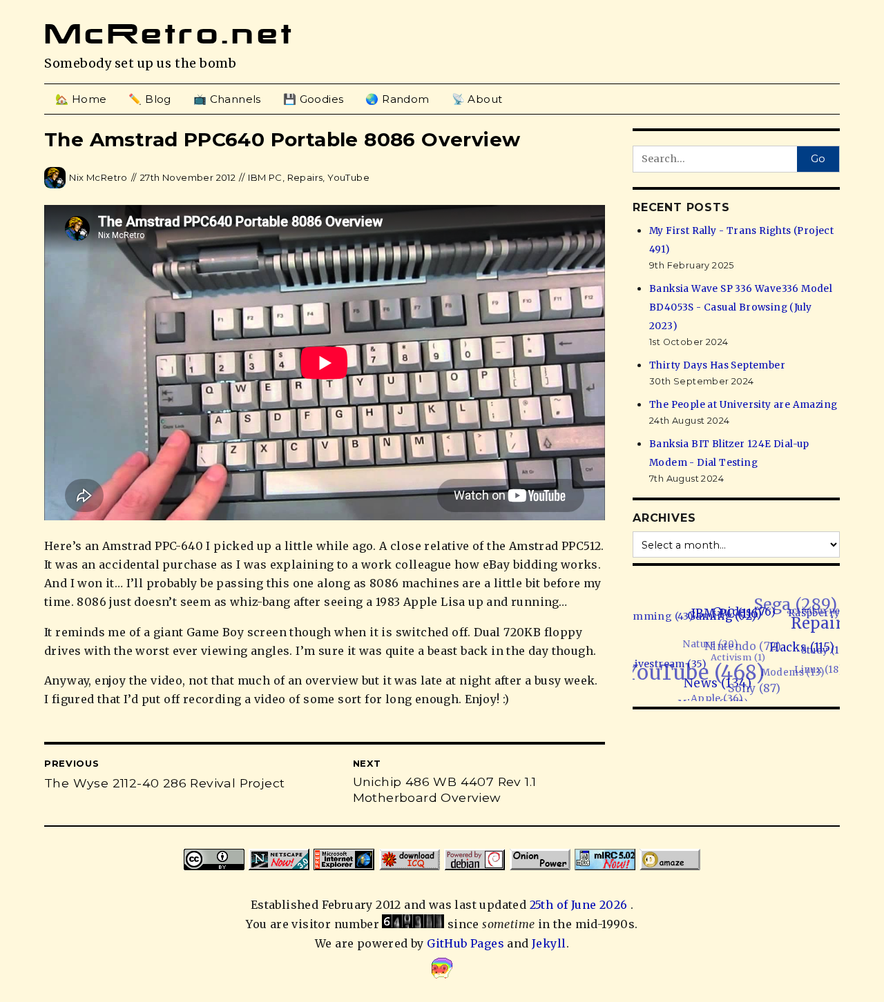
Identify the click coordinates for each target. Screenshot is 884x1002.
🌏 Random (397, 99)
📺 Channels (227, 99)
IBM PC (265, 177)
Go (818, 159)
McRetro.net (169, 33)
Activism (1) (737, 643)
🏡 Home (80, 99)
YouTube (348, 177)
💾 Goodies (313, 99)
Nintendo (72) (746, 633)
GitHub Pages (465, 943)
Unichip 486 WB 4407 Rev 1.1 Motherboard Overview (445, 789)
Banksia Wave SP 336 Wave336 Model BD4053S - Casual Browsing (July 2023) (740, 307)
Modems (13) (783, 669)
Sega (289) (809, 605)
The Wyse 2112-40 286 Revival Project (164, 783)
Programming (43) (656, 606)
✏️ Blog (149, 99)
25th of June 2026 (580, 905)
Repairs (305, 177)
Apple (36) (696, 688)
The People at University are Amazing (743, 405)
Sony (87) (740, 680)
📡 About (477, 99)
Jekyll (549, 943)
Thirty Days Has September (717, 365)
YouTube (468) (687, 654)
